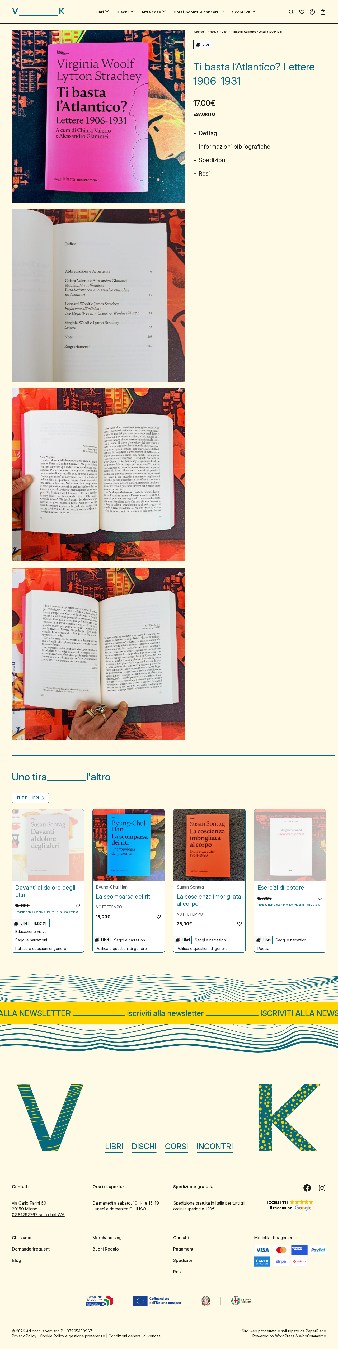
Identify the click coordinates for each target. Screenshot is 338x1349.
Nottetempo (109, 907)
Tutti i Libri (28, 798)
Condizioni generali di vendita (135, 1336)
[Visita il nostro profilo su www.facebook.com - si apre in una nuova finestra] (307, 1188)
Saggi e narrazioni (31, 940)
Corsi (176, 1146)
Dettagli (209, 133)
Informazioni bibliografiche (234, 146)
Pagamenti (183, 1249)
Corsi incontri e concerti (196, 12)
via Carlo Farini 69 (29, 1203)
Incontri (215, 1146)
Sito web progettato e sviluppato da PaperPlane (284, 1331)
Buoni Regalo (105, 1249)
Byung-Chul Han (112, 887)
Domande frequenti (31, 1249)
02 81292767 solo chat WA (38, 1214)
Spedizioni (213, 160)
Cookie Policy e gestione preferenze (72, 1336)
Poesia (263, 948)
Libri (100, 12)
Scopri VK (241, 12)
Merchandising (107, 1237)
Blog (16, 1260)
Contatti (181, 1237)
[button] (78, 905)
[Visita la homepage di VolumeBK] (38, 12)
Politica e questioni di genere (40, 948)
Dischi (122, 12)
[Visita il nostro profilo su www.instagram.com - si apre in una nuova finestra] (322, 1188)
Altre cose (151, 12)
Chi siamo (21, 1237)
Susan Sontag (190, 887)
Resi (204, 173)
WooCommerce (312, 1336)
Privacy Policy (24, 1336)
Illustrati (40, 923)
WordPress (284, 1336)
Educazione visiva (31, 931)
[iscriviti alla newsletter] (169, 1013)
